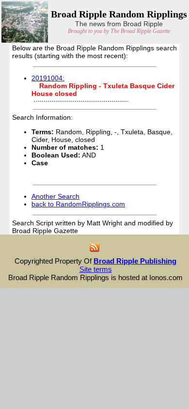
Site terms (95, 269)
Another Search (55, 196)
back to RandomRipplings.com (78, 204)
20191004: (48, 78)
